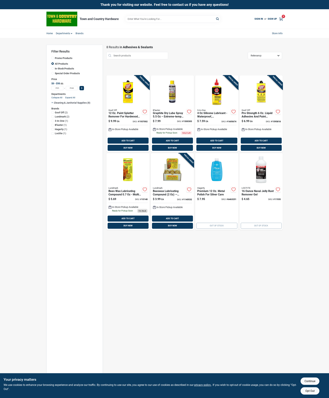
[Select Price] (82, 88)
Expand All (70, 97)
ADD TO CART (128, 141)
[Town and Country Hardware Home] (61, 19)
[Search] (217, 19)
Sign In (258, 18)
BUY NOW (128, 148)
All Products (61, 64)
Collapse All (56, 97)
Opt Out (310, 391)
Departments (63, 33)
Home (49, 33)
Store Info (277, 33)
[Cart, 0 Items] (281, 19)
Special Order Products (67, 73)
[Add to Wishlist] (145, 111)
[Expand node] (52, 102)
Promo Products (63, 58)
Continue (309, 381)
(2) (61, 112)
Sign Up (272, 18)
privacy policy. (202, 385)
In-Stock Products (64, 68)
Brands (79, 33)
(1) (61, 121)
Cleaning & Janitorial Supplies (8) (72, 102)
